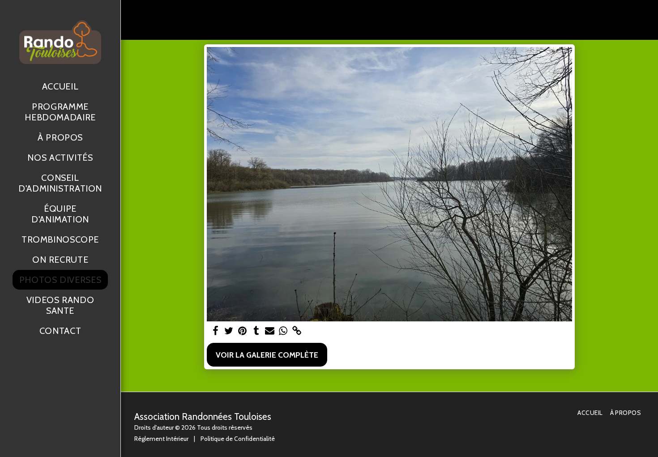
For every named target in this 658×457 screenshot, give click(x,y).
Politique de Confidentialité (238, 438)
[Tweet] (229, 331)
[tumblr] (256, 331)
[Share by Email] (270, 331)
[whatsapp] (283, 331)
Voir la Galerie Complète (267, 354)
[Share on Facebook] (215, 331)
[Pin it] (243, 331)
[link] (297, 331)
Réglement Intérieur (161, 438)
